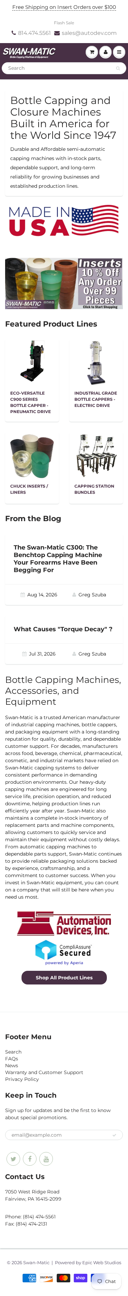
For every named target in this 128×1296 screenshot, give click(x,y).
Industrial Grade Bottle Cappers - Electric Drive (95, 399)
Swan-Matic (36, 1262)
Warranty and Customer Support (44, 1072)
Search (13, 1052)
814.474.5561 (34, 33)
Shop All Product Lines (64, 978)
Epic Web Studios (101, 1262)
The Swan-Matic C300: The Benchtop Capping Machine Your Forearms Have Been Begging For (58, 559)
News (11, 1065)
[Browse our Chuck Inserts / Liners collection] (32, 455)
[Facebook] (30, 1159)
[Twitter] (13, 1159)
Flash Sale (64, 22)
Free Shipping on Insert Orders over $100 (64, 7)
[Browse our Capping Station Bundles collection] (96, 455)
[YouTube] (46, 1159)
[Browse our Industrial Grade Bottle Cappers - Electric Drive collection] (96, 362)
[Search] (118, 68)
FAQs (11, 1059)
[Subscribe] (114, 1135)
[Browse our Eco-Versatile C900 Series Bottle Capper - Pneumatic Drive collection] (31, 362)
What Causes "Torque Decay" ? (63, 629)
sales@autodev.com (89, 33)
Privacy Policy (22, 1079)
